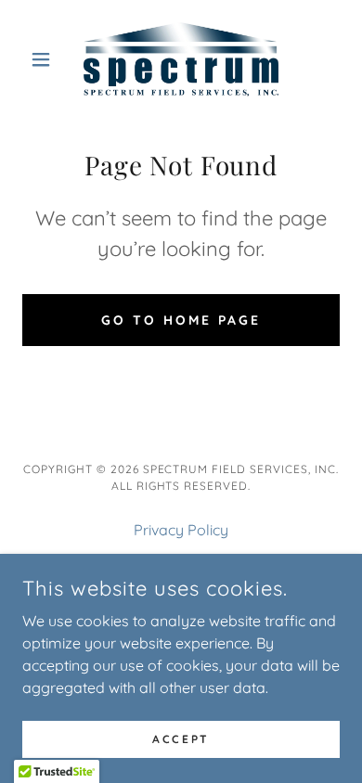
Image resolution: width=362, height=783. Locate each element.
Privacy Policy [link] (181, 529)
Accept (180, 739)
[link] (181, 59)
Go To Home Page (181, 320)
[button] (46, 59)
